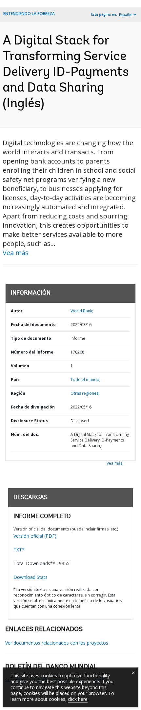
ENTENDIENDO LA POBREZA (29, 13)
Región (18, 393)
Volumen (20, 366)
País (15, 379)
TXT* (19, 549)
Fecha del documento (33, 324)
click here (78, 699)
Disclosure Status (29, 421)
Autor (17, 311)
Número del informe (32, 352)
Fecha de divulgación (33, 407)
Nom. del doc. (25, 434)
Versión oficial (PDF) (34, 536)
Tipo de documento (31, 338)
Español (125, 14)
